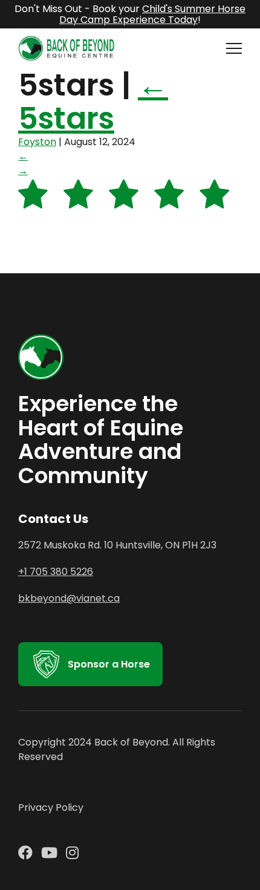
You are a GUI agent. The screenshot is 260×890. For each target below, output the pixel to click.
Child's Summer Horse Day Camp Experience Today (152, 14)
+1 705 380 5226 (55, 572)
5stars (93, 101)
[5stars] (124, 205)
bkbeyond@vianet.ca (69, 598)
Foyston (37, 142)
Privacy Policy (50, 807)
